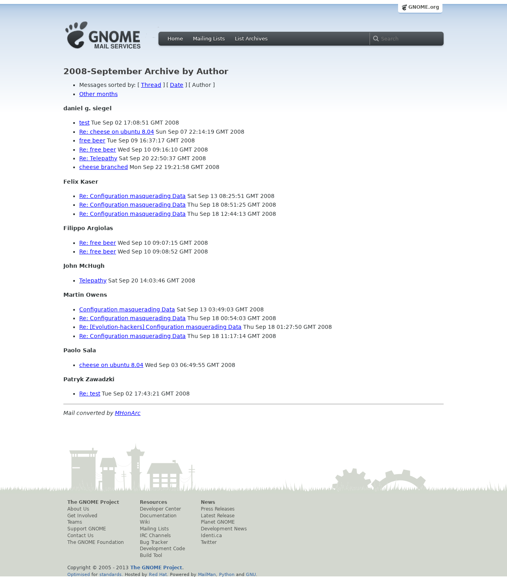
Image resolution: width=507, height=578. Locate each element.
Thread (151, 85)
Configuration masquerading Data (127, 309)
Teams (74, 522)
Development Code (162, 548)
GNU (251, 574)
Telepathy (93, 280)
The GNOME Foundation (95, 542)
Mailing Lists (209, 39)
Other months (98, 94)
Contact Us (80, 535)
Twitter (209, 542)
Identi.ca (211, 535)
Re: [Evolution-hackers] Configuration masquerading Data (160, 327)
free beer (92, 140)
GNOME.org (423, 7)
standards (110, 574)
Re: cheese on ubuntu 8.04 (116, 132)
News (208, 502)
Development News (224, 529)
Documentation (158, 515)
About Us (78, 509)
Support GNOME (86, 529)
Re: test (89, 393)
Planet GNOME (218, 522)
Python (226, 574)
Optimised (78, 574)
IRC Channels (155, 535)
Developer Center (160, 509)
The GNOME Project (93, 502)
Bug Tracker (154, 542)
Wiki (145, 522)
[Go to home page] (114, 50)
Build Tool (151, 555)
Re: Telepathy (98, 158)
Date (176, 85)
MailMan (207, 574)
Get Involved (82, 515)
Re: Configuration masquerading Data (132, 196)
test (84, 122)
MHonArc (128, 413)
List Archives (251, 39)
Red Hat (158, 574)
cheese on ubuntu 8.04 (111, 365)
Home (175, 39)
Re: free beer (97, 149)
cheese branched (103, 167)
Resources (153, 502)
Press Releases (217, 509)
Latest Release (217, 515)
